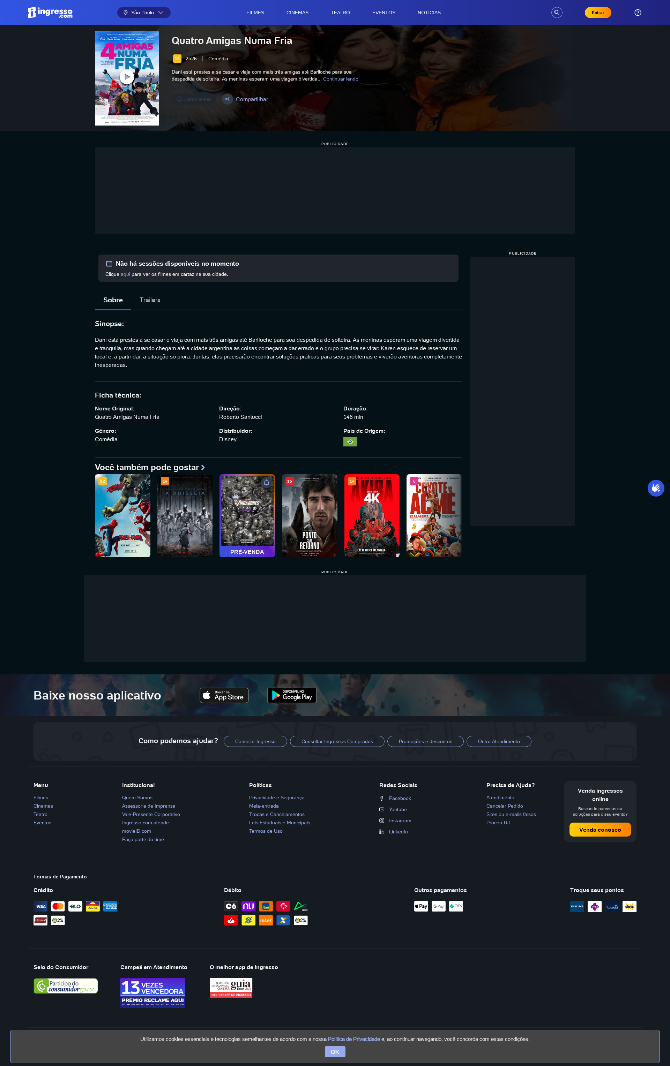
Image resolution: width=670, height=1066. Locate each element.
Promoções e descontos (425, 741)
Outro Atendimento (499, 741)
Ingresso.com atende (145, 822)
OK (335, 1051)
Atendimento (500, 797)
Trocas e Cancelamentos (277, 814)
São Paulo (142, 12)
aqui (125, 274)
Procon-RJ (498, 822)
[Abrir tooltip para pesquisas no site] (557, 12)
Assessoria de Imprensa (149, 806)
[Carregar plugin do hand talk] (656, 488)
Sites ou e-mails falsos (511, 814)
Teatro (340, 12)
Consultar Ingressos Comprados (337, 741)
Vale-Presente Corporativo (151, 814)
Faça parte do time (143, 839)
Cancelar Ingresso (255, 741)
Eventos (383, 12)
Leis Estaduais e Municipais (279, 822)
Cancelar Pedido (504, 806)
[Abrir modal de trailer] (127, 78)
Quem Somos (137, 797)
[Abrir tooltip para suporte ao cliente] (638, 12)
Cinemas (297, 12)
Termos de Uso (266, 831)
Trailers (150, 300)
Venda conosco (600, 829)
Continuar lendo (340, 79)
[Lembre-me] (266, 482)
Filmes (255, 12)
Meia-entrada (264, 806)
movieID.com (136, 831)
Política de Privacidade (354, 1039)
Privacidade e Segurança (277, 797)
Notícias (429, 12)
